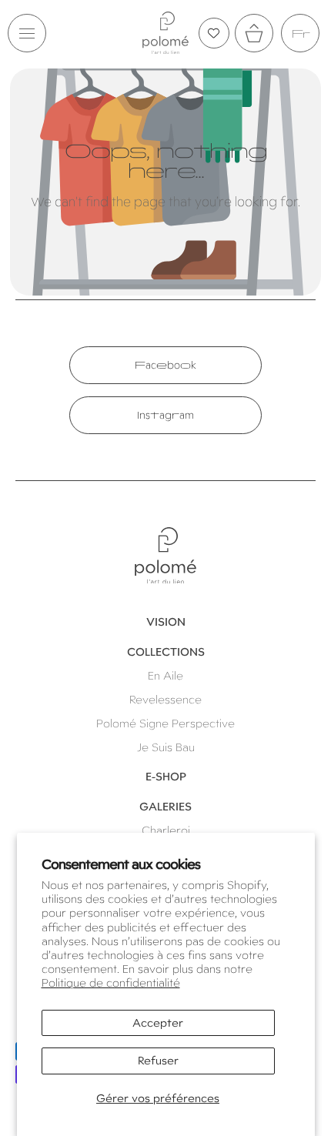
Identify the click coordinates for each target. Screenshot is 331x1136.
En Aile (165, 676)
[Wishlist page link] (214, 33)
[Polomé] (165, 33)
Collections (166, 652)
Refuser (158, 1061)
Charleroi (166, 830)
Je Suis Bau (166, 747)
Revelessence (165, 700)
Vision (166, 622)
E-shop (165, 777)
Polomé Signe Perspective (165, 723)
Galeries (165, 807)
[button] (27, 33)
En (300, 34)
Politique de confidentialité (111, 983)
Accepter (157, 1023)
